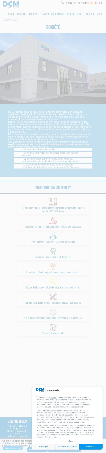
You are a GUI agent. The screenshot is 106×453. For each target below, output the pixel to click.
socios (53, 398)
